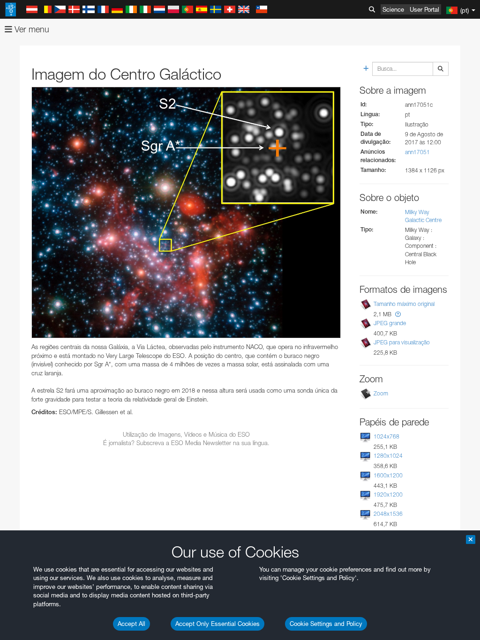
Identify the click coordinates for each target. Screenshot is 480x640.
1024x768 (386, 436)
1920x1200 (388, 494)
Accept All (131, 623)
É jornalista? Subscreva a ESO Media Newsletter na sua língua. (186, 443)
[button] (398, 314)
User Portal (424, 9)
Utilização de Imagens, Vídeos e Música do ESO (186, 434)
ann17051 (417, 152)
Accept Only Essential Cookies (217, 623)
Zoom (381, 393)
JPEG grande (390, 323)
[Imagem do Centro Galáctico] (186, 212)
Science (393, 9)
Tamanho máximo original (404, 303)
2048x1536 (388, 513)
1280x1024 (388, 455)
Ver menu (30, 29)
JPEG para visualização (402, 342)
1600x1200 (388, 475)
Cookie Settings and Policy (326, 623)
